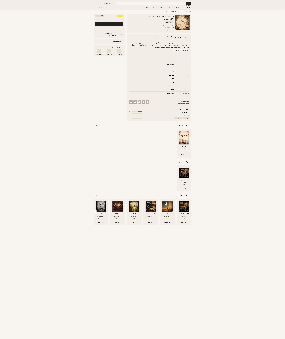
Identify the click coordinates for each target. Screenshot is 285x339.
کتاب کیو (169, 30)
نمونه (108, 28)
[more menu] (130, 30)
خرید (109, 24)
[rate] (147, 102)
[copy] (96, 34)
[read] (99, 51)
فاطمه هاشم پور (165, 25)
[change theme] (95, 3)
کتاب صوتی (185, 11)
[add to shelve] (119, 51)
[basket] (100, 3)
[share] (140, 30)
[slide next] (95, 211)
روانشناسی (179, 11)
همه (96, 125)
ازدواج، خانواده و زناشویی (171, 11)
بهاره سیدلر (167, 27)
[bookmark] (133, 30)
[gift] (137, 30)
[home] (188, 5)
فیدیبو (190, 11)
